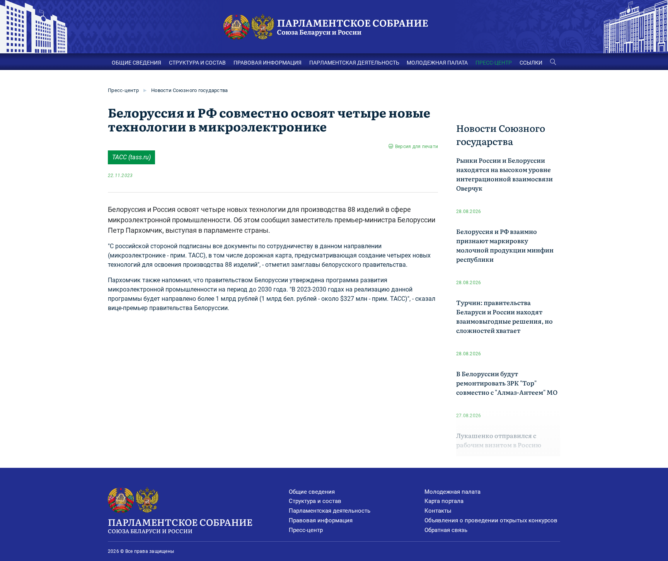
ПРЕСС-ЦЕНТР (493, 63)
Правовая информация (321, 520)
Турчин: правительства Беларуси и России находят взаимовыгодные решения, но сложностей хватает (504, 316)
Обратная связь (445, 530)
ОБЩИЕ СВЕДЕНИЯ (136, 63)
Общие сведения (312, 491)
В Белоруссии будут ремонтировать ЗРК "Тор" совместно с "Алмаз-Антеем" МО (506, 383)
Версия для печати (416, 146)
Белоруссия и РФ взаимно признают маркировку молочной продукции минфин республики (505, 245)
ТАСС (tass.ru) (131, 157)
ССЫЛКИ (531, 63)
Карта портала (444, 501)
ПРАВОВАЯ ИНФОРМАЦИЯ (267, 63)
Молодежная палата (452, 491)
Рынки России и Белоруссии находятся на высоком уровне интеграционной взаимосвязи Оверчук (504, 174)
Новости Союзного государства (189, 90)
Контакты (438, 510)
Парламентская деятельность (329, 510)
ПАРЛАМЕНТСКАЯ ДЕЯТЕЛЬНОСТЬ (354, 63)
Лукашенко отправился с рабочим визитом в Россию (498, 440)
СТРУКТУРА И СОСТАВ (197, 63)
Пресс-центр (123, 90)
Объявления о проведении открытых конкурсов (490, 520)
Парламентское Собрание (180, 525)
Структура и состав (315, 501)
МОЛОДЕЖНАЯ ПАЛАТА (437, 63)
